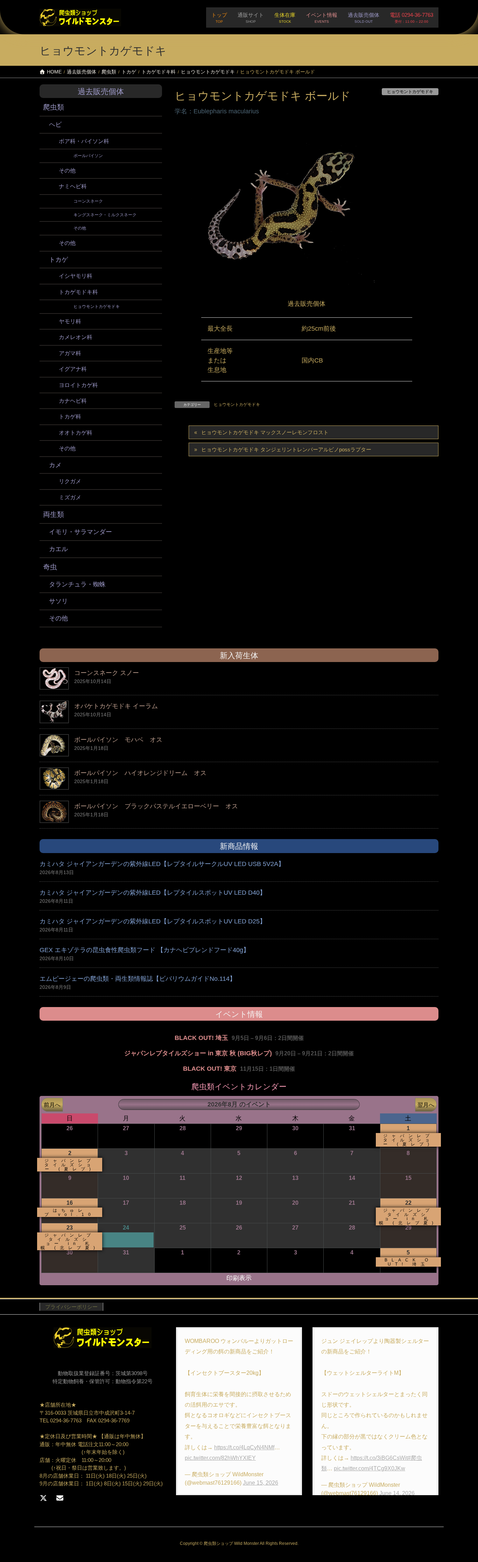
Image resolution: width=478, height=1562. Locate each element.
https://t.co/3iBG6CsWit (379, 1458)
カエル (58, 549)
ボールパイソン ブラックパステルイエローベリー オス (156, 806)
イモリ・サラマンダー (80, 531)
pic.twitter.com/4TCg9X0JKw (369, 1468)
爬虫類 (53, 107)
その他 (67, 171)
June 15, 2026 (260, 1483)
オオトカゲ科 (75, 433)
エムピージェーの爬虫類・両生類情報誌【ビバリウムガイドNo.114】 (138, 978)
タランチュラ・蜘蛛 (77, 584)
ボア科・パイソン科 (84, 141)
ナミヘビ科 (73, 186)
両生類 (53, 514)
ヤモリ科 (70, 321)
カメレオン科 (75, 337)
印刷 (239, 1278)
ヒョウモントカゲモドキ (237, 404)
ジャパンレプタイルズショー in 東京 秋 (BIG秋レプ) (198, 1053)
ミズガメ (70, 497)
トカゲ (58, 259)
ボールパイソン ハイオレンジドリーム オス (140, 772)
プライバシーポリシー (71, 1307)
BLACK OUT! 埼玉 (201, 1037)
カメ (55, 465)
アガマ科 (70, 353)
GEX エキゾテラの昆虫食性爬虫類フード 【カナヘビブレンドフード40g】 (144, 950)
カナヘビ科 (73, 401)
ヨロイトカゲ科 (78, 385)
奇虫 (50, 567)
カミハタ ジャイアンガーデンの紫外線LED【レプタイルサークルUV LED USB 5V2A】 (162, 863)
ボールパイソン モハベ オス (118, 739)
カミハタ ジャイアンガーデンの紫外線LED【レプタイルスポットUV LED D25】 (153, 921)
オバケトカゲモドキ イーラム (116, 706)
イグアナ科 (73, 369)
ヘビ (55, 124)
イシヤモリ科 (75, 276)
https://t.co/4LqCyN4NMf (244, 1447)
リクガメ (70, 481)
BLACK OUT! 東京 (210, 1068)
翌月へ (425, 1105)
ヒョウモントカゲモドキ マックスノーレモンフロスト (265, 432)
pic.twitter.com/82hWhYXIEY (220, 1458)
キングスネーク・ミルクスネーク (104, 214)
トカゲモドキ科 (78, 292)
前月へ (52, 1105)
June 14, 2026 (397, 1493)
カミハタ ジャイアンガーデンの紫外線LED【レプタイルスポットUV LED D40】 (153, 892)
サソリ (58, 601)
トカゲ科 (70, 417)
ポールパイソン (88, 155)
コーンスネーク (88, 201)
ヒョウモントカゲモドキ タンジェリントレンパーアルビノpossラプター (286, 449)
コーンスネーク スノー (106, 672)
